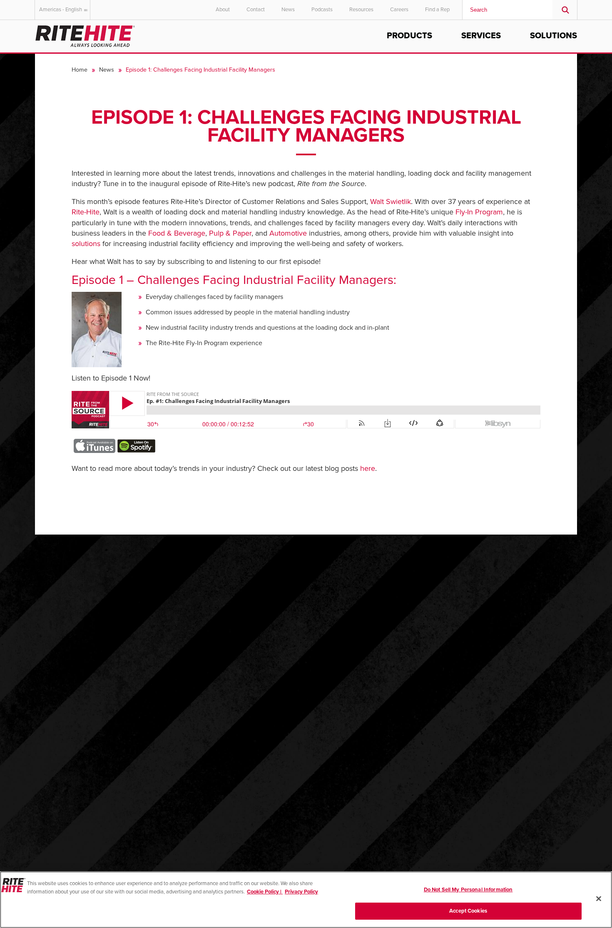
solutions (87, 243)
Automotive (288, 233)
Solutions (553, 36)
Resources (361, 9)
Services (481, 36)
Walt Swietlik (390, 201)
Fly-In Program (479, 211)
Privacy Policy (301, 891)
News (288, 9)
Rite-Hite (86, 211)
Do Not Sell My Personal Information (468, 889)
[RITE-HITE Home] (85, 35)
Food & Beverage (176, 233)
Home (79, 69)
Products (409, 36)
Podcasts (322, 9)
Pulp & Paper (230, 233)
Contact (255, 9)
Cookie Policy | (265, 891)
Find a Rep (437, 9)
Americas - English (60, 9)
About (223, 9)
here (367, 468)
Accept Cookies (468, 910)
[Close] (599, 898)
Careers (399, 9)
